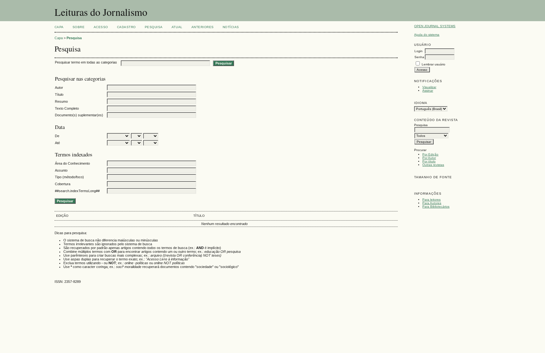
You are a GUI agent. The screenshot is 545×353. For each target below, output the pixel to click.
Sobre (79, 27)
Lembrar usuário (433, 64)
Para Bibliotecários (435, 206)
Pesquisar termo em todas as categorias (86, 62)
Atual (177, 27)
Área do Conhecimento (72, 163)
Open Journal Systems (434, 26)
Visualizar (429, 87)
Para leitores (431, 199)
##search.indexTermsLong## (77, 191)
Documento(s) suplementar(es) (79, 115)
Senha (419, 57)
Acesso (101, 27)
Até (57, 143)
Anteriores (202, 27)
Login (418, 51)
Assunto (61, 170)
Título (59, 94)
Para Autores (431, 203)
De (57, 136)
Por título (429, 161)
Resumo (61, 101)
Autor (59, 87)
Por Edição (430, 154)
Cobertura (62, 184)
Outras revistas (433, 165)
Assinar (427, 90)
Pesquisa (154, 27)
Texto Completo (67, 108)
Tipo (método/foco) (69, 177)
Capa (59, 27)
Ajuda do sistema (426, 34)
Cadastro (126, 27)
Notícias (231, 27)
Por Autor (429, 158)
